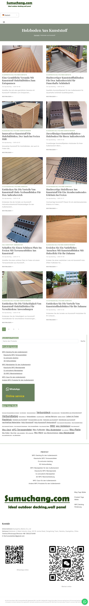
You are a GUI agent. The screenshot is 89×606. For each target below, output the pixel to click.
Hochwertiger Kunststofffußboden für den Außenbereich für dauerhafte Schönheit (65, 80)
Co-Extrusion (23, 412)
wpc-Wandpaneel (66, 433)
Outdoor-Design (61, 416)
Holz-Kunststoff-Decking (7, 426)
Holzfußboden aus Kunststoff (67, 419)
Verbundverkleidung (31, 412)
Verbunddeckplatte (55, 412)
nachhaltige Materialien (11, 422)
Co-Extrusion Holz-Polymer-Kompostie (14, 186)
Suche (83, 341)
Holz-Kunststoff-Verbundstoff (12, 244)
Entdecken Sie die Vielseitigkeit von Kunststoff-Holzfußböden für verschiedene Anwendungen (21, 306)
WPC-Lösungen (29, 433)
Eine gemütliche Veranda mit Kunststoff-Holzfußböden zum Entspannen (18, 80)
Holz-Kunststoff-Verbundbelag (64, 422)
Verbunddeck (43, 412)
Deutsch (7, 15)
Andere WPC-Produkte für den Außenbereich (18, 380)
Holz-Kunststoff (27, 422)
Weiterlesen (7, 96)
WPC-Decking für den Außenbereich (14, 352)
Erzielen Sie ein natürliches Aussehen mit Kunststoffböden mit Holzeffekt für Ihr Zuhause (65, 250)
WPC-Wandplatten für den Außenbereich (16, 364)
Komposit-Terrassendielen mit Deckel (10, 412)
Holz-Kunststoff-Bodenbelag (20, 426)
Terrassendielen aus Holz (35, 419)
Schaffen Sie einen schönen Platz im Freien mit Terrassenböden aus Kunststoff (22, 250)
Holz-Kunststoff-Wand (44, 426)
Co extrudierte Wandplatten (13, 370)
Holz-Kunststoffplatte (33, 426)
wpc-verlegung (65, 430)
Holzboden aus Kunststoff (50, 419)
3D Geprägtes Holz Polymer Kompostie (14, 74)
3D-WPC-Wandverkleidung (13, 373)
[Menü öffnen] (4, 22)
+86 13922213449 (29, 533)
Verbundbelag (10, 416)
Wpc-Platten (6, 433)
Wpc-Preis (13, 433)
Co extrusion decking (11, 358)
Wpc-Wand (38, 433)
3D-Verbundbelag (10, 361)
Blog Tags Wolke (80, 492)
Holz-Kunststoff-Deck (77, 422)
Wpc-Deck (6, 430)
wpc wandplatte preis (7, 435)
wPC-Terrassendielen (22, 429)
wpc (52, 425)
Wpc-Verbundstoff (75, 426)
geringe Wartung (51, 416)
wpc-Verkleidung (63, 426)
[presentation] (22, 59)
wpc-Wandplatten (16, 435)
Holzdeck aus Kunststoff (20, 420)
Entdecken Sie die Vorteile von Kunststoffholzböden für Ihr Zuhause (66, 305)
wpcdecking (7, 86)
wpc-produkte (21, 433)
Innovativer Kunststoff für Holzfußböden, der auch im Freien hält (21, 136)
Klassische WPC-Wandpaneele (14, 367)
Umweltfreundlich (40, 416)
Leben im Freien (72, 416)
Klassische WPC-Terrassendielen (15, 355)
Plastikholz (7, 419)
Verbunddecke (22, 416)
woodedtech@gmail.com (16, 536)
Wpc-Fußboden (39, 430)
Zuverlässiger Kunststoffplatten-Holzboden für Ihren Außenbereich (65, 135)
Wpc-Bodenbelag (53, 429)
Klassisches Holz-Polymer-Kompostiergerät (16, 130)
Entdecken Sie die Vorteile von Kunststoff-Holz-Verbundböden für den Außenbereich (21, 192)
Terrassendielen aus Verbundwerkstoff (71, 412)
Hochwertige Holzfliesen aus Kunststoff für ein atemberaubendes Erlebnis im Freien (66, 192)
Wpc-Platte (75, 429)
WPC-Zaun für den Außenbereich (13, 377)
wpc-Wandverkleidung (51, 433)
